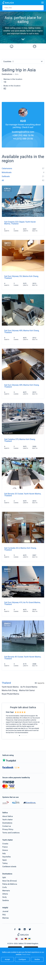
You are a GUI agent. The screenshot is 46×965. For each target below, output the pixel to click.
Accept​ (7, 959)
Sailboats (6, 176)
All (3, 180)
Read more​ (26, 954)
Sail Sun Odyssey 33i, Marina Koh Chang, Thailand (21, 277)
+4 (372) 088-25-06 (23, 138)
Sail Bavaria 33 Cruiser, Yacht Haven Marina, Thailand (22, 495)
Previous (4, 723)
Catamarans (7, 168)
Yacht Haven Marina (10, 687)
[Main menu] (42, 2)
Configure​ (22, 959)
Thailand (6, 683)
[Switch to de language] (26, 939)
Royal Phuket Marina (10, 694)
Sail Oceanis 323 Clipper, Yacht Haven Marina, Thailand (20, 223)
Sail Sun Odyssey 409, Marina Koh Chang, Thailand (21, 331)
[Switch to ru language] (22, 939)
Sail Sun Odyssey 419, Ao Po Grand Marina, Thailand (22, 603)
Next (42, 723)
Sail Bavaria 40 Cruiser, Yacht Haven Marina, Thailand (22, 658)
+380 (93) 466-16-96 (23, 135)
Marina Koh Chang (9, 690)
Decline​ (37, 959)
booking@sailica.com (23, 131)
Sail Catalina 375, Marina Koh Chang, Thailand (19, 440)
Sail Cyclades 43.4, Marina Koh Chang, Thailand (20, 549)
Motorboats (6, 172)
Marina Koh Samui (27, 690)
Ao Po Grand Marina (28, 687)
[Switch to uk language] (29, 939)
